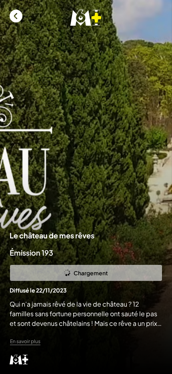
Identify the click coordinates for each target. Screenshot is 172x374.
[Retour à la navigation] (16, 16)
